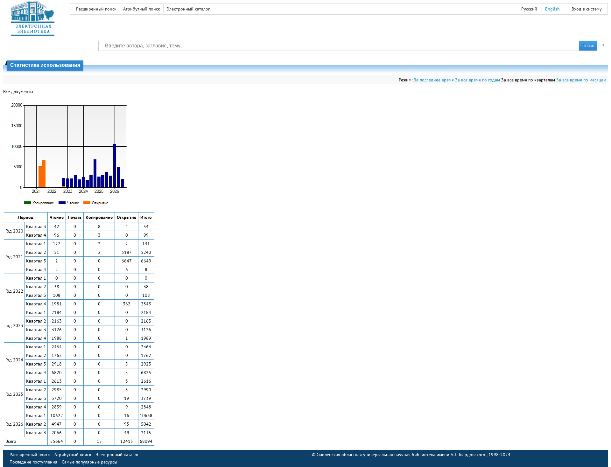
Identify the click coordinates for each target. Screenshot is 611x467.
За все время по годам (477, 80)
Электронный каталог (188, 9)
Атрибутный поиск (141, 9)
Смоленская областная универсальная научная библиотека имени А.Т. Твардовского (402, 454)
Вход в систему (587, 9)
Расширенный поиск (96, 9)
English (552, 9)
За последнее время (434, 80)
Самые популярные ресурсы (89, 462)
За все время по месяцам (581, 80)
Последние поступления (33, 462)
